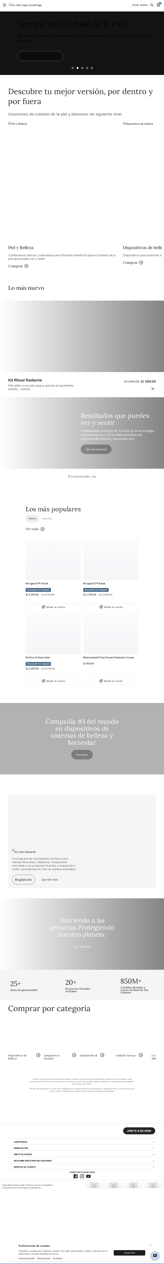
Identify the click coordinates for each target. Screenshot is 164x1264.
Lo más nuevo (26, 287)
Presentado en (82, 476)
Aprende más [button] (82, 946)
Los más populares (53, 509)
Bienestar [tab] (47, 518)
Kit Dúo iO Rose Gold (37, 657)
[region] (82, 485)
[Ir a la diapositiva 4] (86, 68)
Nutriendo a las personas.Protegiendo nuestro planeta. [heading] (82, 927)
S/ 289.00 (148, 381)
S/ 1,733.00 (97, 594)
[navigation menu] (4, 5)
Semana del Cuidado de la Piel (71, 24)
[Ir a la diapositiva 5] (91, 68)
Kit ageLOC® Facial (37, 583)
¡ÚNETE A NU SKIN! (139, 1130)
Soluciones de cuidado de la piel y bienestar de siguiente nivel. (65, 114)
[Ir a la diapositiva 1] (72, 68)
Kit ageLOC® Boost (94, 583)
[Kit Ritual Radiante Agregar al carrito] (153, 389)
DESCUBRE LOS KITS (40, 56)
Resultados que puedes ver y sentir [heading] (115, 419)
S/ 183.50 (88, 663)
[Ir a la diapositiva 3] (82, 68)
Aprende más (50, 879)
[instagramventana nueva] (82, 1176)
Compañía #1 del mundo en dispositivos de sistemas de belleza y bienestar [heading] (82, 732)
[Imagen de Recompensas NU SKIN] (34, 850)
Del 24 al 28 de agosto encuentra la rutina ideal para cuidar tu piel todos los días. (83, 38)
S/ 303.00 (131, 381)
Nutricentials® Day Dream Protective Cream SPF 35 (108, 657)
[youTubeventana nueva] (88, 1176)
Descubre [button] (82, 754)
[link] (24, 1039)
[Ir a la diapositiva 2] (77, 68)
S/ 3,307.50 (40, 594)
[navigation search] (152, 5)
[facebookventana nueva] (75, 1176)
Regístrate (23, 879)
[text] (23, 985)
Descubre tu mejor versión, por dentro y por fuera (80, 96)
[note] (82, 1085)
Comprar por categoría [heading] (49, 1008)
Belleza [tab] (32, 518)
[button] (64, 195)
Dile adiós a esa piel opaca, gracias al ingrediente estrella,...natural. (41, 387)
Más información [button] (96, 449)
